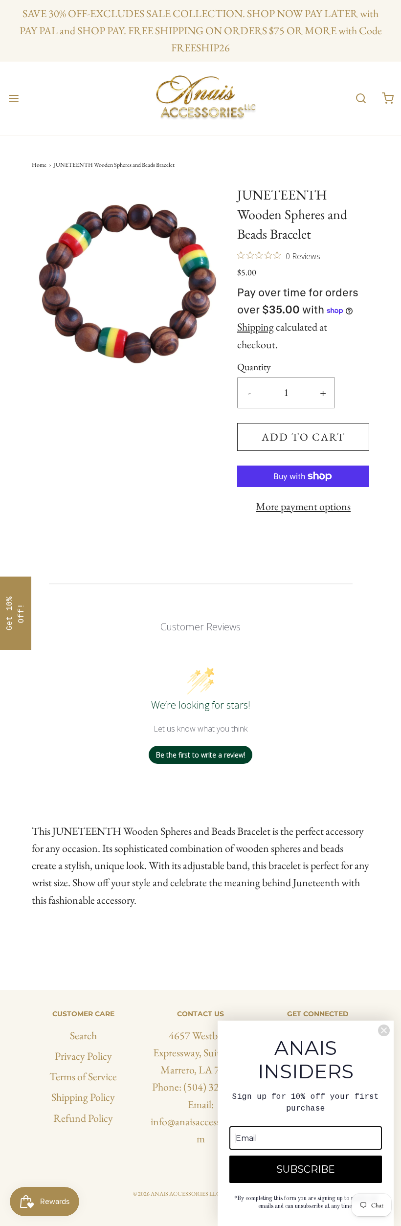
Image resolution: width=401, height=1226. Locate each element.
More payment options (303, 506)
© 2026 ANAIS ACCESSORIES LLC (177, 1194)
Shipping (255, 327)
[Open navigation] (13, 98)
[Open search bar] (360, 98)
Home (39, 165)
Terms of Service (83, 1077)
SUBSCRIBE (305, 1169)
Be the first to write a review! (200, 754)
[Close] (384, 1030)
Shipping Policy (83, 1097)
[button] (15, 613)
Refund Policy (83, 1118)
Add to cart (303, 437)
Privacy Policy (83, 1056)
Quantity (254, 366)
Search (83, 1035)
